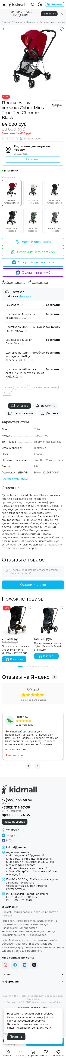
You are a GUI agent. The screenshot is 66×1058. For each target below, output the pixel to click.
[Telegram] (15, 965)
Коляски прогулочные (52, 22)
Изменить (25, 296)
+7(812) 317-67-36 (16, 807)
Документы (48, 405)
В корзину (16, 659)
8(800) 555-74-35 (16, 815)
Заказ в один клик (36, 242)
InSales (56, 1002)
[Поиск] (32, 4)
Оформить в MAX (36, 272)
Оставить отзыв (33, 585)
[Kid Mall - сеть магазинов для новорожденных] (17, 4)
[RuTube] (34, 965)
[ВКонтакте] (25, 965)
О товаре (22, 405)
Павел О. (22, 716)
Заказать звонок (14, 821)
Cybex (7, 393)
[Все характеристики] (15, 479)
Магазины (56, 4)
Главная (6, 22)
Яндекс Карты (16, 755)
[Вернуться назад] (4, 29)
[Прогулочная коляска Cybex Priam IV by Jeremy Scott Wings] (17, 620)
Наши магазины (23, 413)
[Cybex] (57, 105)
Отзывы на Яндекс (25, 677)
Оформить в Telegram (36, 262)
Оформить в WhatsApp (36, 252)
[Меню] (4, 4)
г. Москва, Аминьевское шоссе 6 (26, 868)
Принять (16, 1036)
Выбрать (48, 656)
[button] (20, 666)
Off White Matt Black (33, 201)
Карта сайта (33, 999)
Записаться (33, 159)
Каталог (18, 22)
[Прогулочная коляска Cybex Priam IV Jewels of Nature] (49, 620)
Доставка (52, 413)
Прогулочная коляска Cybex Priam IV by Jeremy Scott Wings (15, 649)
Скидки (8, 387)
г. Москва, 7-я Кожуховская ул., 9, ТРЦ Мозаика (30, 863)
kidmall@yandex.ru (17, 847)
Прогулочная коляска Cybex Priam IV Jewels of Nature (48, 646)
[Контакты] (39, 4)
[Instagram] (6, 965)
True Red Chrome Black (11, 201)
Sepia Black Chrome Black (54, 201)
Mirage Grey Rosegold (54, 229)
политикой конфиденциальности (30, 1027)
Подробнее (49, 13)
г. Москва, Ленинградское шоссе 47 (29, 858)
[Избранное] (62, 29)
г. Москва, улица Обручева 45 (25, 855)
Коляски (31, 22)
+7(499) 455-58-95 (17, 800)
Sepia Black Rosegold (11, 229)
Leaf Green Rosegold (32, 229)
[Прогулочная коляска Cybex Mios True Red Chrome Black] (33, 58)
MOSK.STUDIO (26, 1002)
